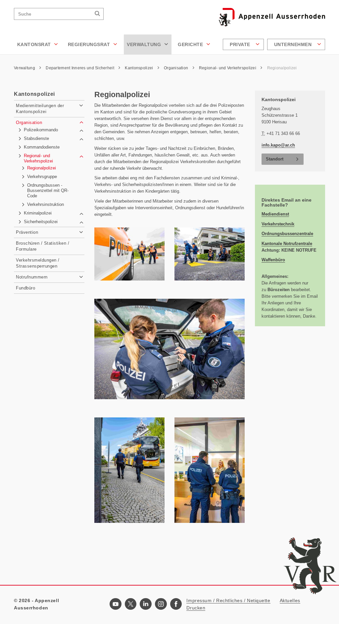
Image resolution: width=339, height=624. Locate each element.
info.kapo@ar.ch (278, 145)
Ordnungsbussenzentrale (287, 233)
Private (241, 44)
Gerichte (191, 44)
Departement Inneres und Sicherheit (80, 68)
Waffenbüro (273, 259)
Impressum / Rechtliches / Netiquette (228, 600)
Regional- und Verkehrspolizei (228, 68)
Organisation (176, 68)
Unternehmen (293, 44)
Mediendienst (275, 214)
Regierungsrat (90, 44)
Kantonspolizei (139, 68)
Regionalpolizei (282, 68)
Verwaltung (145, 44)
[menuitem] (244, 44)
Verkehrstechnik (278, 223)
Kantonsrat (35, 44)
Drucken (195, 607)
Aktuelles (290, 600)
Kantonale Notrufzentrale (287, 243)
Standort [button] (274, 158)
